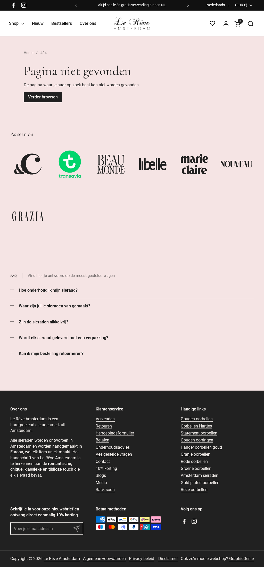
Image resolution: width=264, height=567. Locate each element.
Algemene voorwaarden (104, 558)
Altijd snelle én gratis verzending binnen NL (132, 5)
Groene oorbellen (196, 468)
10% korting (106, 468)
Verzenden (105, 418)
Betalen (102, 440)
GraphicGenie (241, 558)
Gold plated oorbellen (200, 482)
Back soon (105, 489)
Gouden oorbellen (197, 418)
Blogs (101, 475)
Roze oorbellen (194, 489)
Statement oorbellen (199, 433)
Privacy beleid (141, 558)
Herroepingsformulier (115, 433)
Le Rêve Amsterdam (62, 558)
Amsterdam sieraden (199, 475)
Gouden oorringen (197, 440)
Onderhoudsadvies (113, 447)
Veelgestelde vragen (114, 454)
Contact (103, 461)
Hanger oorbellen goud (201, 447)
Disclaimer (168, 558)
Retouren (104, 426)
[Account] (226, 23)
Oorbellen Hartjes (196, 426)
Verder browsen (43, 97)
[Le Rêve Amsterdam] (132, 23)
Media (101, 482)
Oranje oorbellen (195, 454)
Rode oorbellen (194, 461)
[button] (250, 23)
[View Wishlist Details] (212, 23)
